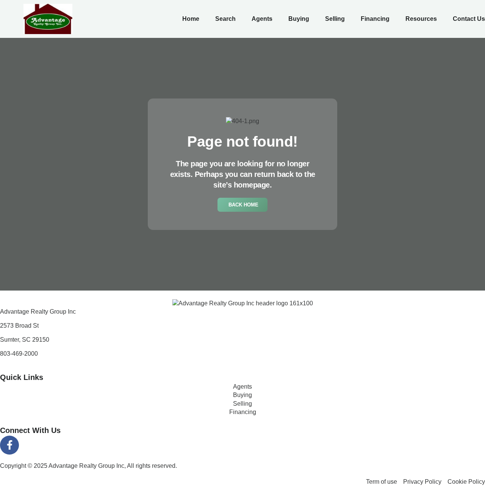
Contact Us (469, 19)
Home (190, 19)
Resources (421, 19)
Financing (375, 19)
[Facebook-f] (9, 445)
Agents (262, 19)
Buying (298, 19)
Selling (335, 19)
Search (225, 19)
